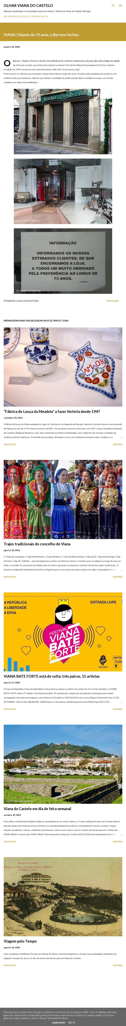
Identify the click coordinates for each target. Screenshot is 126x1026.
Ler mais (117, 444)
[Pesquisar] (113, 5)
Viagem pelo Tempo (20, 941)
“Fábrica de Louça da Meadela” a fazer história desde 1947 (52, 411)
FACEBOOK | (24, 16)
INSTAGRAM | (11, 16)
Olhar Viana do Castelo (28, 5)
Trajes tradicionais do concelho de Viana (37, 544)
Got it (71, 1023)
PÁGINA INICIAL (40, 16)
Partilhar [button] (113, 300)
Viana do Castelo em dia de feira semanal (37, 808)
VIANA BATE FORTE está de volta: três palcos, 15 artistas (52, 676)
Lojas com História (27, 300)
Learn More (58, 1023)
